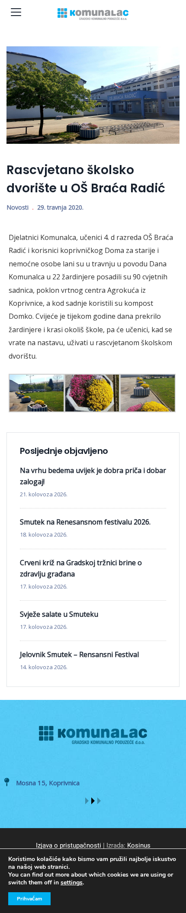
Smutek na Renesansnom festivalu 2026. (85, 522)
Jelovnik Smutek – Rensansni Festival (79, 654)
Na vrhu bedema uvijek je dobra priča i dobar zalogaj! (93, 476)
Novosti (17, 207)
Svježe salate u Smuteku (59, 614)
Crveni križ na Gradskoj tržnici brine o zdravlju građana (81, 568)
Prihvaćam (29, 898)
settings (72, 883)
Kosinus (139, 845)
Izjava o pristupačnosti (68, 845)
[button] (87, 800)
